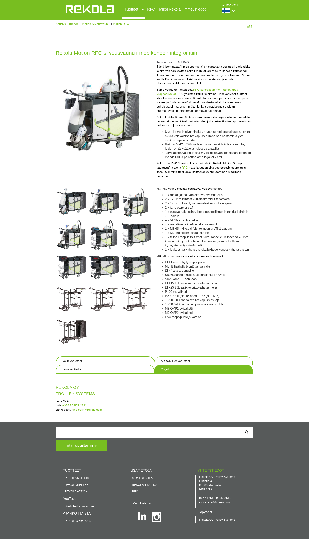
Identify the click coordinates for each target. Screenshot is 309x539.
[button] (133, 11)
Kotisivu (61, 23)
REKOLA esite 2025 (78, 521)
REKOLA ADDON (76, 491)
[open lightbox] (72, 202)
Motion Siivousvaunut (96, 23)
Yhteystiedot (195, 9)
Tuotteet (74, 23)
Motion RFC (121, 23)
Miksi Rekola (170, 9)
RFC (151, 9)
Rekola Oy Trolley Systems (217, 519)
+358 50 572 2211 (74, 405)
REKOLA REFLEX (76, 484)
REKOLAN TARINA (144, 484)
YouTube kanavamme (79, 506)
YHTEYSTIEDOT (211, 470)
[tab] (105, 360)
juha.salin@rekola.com (87, 409)
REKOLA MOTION (77, 478)
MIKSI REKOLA (142, 478)
